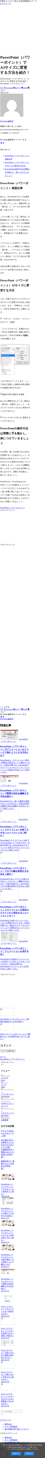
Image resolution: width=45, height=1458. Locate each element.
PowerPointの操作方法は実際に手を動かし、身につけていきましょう (17, 172)
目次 (2, 150)
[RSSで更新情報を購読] (3, 143)
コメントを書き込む (8, 1051)
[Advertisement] (22, 30)
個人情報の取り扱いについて (17, 1429)
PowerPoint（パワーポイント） (12, 508)
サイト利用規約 (11, 1427)
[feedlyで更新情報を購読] (1, 143)
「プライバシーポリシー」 (16, 1447)
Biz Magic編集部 (6, 121)
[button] (2, 1414)
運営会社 (8, 1424)
